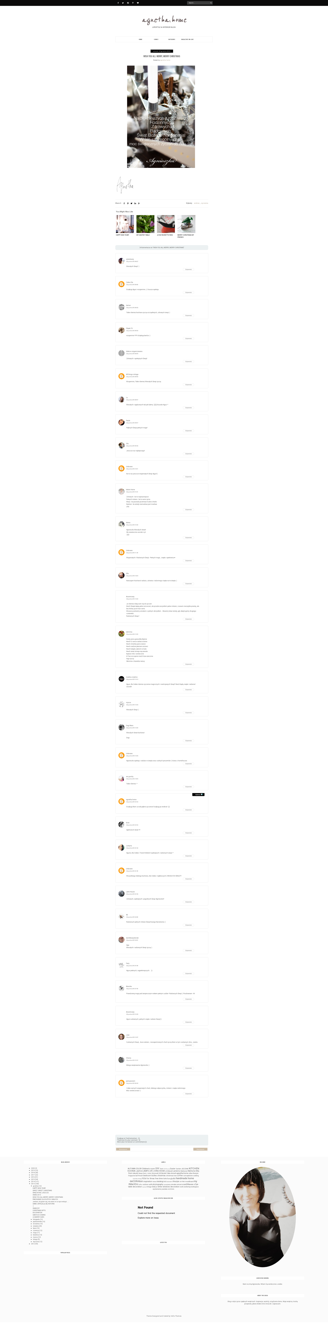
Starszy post (200, 1149)
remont (179, 1184)
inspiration (148, 1181)
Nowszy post (123, 1149)
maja (35, 1233)
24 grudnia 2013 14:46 (132, 755)
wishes (197, 203)
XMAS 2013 (37, 1195)
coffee (180, 1176)
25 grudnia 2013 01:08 (132, 965)
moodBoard (189, 1181)
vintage (149, 1187)
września (36, 1224)
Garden (178, 1169)
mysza (128, 702)
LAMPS (146, 1171)
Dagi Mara (129, 725)
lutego (35, 1239)
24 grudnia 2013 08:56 (132, 376)
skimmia (129, 632)
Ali (127, 915)
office (140, 1184)
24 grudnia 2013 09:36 (132, 446)
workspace (195, 1187)
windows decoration (171, 1187)
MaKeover (184, 1171)
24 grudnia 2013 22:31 (132, 940)
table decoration (135, 1187)
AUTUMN (131, 1169)
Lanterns (176, 1171)
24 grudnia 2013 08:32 (132, 307)
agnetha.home (164, 20)
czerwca (36, 1230)
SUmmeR (155, 1173)
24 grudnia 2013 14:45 (132, 727)
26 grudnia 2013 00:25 (132, 1083)
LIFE (151, 1171)
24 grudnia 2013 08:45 (132, 353)
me (183, 1181)
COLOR (139, 1169)
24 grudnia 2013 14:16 (132, 679)
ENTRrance (167, 1169)
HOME (140, 39)
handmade (181, 1178)
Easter (172, 1169)
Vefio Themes (176, 1316)
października (37, 1221)
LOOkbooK (168, 1171)
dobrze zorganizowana (134, 351)
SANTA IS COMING (39, 1215)
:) (33, 1206)
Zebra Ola (129, 282)
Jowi (127, 1035)
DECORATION (37, 1213)
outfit (150, 1184)
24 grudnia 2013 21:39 (132, 871)
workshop (187, 1187)
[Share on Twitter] (131, 203)
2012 (33, 1244)
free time (159, 1178)
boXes (154, 1176)
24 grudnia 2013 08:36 (132, 330)
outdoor (145, 1184)
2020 (33, 1168)
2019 (33, 1170)
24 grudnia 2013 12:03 (132, 575)
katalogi (160, 1181)
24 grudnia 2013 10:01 (132, 469)
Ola (127, 443)
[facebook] (137, 2)
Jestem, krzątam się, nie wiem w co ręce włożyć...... (51, 1202)
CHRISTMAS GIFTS (39, 1210)
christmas (161, 1176)
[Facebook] (118, 2)
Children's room (148, 1169)
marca (35, 1237)
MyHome (192, 1171)
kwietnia (36, 1235)
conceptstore (188, 1176)
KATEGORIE (171, 39)
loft (181, 1181)
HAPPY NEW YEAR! (39, 1188)
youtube (164, 1189)
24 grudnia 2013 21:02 (132, 802)
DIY (157, 1168)
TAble (169, 1173)
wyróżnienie (157, 1189)
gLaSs (172, 1178)
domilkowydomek (132, 938)
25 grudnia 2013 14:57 (132, 1037)
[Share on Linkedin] (135, 203)
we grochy (129, 776)
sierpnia (36, 1226)
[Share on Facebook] (124, 203)
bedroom (147, 1176)
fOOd (144, 1178)
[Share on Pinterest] (128, 203)
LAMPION (139, 1171)
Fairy (127, 963)
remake (173, 1184)
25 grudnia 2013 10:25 (132, 1014)
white (160, 1187)
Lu (127, 397)
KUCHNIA (131, 1171)
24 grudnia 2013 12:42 (132, 599)
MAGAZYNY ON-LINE (187, 39)
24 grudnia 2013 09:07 (132, 423)
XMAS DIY (36, 1208)
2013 (33, 1184)
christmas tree (171, 1176)
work (181, 1187)
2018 (33, 1172)
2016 (33, 1177)
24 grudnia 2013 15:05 (132, 779)
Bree (127, 823)
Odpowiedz (188, 269)
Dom (161, 1169)
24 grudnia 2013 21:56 (132, 894)
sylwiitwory (130, 259)
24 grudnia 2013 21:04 (132, 825)
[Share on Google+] (138, 203)
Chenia (128, 1058)
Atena (128, 523)
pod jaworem (130, 1081)
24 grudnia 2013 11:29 (132, 552)
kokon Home (130, 490)
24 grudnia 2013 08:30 (132, 284)
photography (158, 1184)
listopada (36, 1219)
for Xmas (151, 1178)
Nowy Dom (142, 1173)
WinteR (173, 1173)
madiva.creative (131, 677)
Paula (128, 420)
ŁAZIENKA (171, 1189)
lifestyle (176, 1181)
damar (128, 305)
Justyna (129, 846)
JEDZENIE (184, 1169)
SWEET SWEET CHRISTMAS (42, 1190)
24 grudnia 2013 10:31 (132, 492)
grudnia (36, 1186)
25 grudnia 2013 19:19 (132, 1060)
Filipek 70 (129, 328)
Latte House (130, 892)
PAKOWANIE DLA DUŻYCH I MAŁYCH (45, 1199)
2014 (33, 1181)
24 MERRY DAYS (38, 1217)
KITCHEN (194, 1168)
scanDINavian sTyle (190, 1184)
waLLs (154, 1187)
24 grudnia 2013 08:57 (132, 399)
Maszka (129, 986)
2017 (33, 1175)
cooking (196, 1176)
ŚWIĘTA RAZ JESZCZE (41, 1193)
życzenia (204, 203)
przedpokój (167, 1184)
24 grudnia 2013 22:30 (132, 917)
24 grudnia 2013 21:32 (132, 848)
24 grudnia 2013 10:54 (132, 525)
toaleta (144, 1187)
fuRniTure (166, 1179)
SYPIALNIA (162, 1173)
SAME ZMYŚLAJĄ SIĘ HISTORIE (44, 1204)
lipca (35, 1228)
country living (137, 1179)
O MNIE (156, 39)
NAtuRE (135, 1173)
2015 (33, 1179)
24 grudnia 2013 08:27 (132, 261)
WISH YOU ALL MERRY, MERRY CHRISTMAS (48, 1197)
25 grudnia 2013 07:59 (132, 988)
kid (165, 1181)
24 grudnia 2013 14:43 (132, 704)
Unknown (129, 467)
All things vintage (132, 374)
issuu (155, 1181)
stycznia (36, 1242)
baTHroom (139, 1176)
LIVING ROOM (159, 1171)
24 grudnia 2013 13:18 (132, 634)
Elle (127, 573)
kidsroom (169, 1181)
